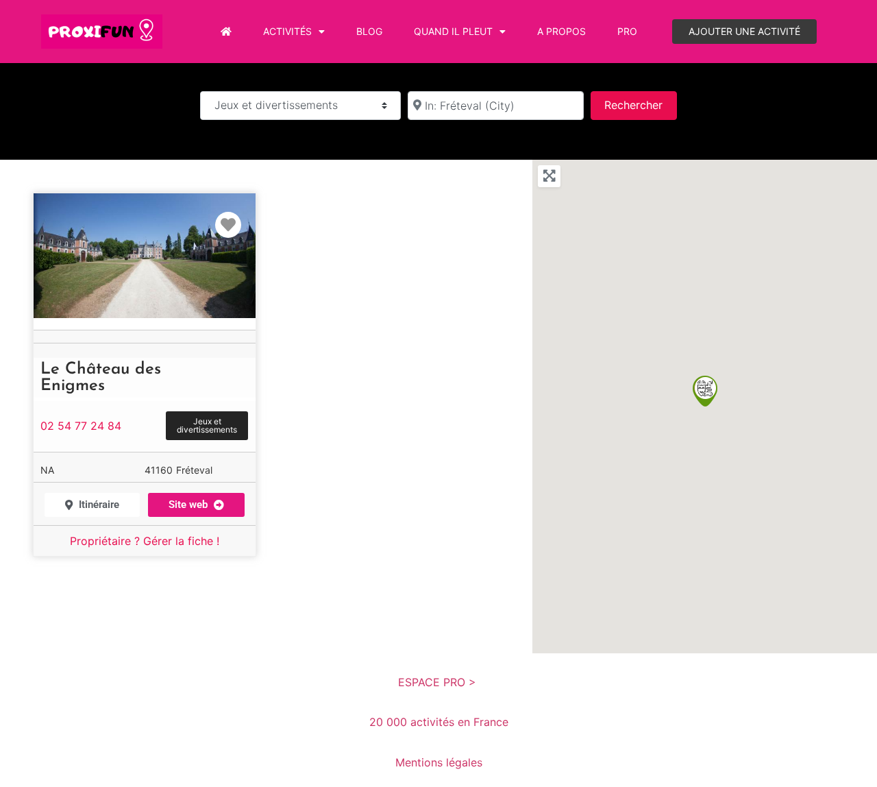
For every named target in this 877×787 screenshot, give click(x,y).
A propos (561, 31)
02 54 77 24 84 (80, 426)
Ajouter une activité (744, 31)
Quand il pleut (453, 31)
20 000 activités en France (438, 722)
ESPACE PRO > (439, 682)
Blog (369, 31)
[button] (705, 391)
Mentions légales (438, 762)
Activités (287, 31)
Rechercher (640, 104)
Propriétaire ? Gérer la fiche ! (144, 541)
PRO (627, 31)
